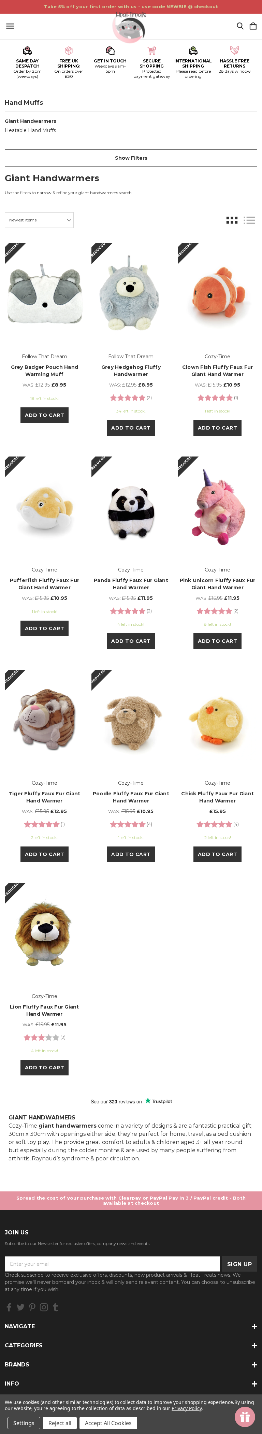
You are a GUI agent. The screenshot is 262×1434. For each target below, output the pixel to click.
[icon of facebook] (9, 1307)
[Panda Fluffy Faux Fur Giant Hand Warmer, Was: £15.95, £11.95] (131, 507)
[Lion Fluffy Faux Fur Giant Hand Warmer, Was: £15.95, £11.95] (44, 933)
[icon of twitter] (20, 1307)
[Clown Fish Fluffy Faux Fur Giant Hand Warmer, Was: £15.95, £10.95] (217, 294)
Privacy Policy (186, 1408)
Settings (23, 1423)
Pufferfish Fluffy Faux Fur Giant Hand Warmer (44, 584)
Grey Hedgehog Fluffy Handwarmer (131, 370)
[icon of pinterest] (32, 1307)
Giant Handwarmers (30, 121)
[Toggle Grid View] (232, 220)
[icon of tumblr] (55, 1307)
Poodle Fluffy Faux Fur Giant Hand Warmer (131, 797)
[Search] (240, 26)
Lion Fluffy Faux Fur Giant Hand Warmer (44, 1010)
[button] (131, 158)
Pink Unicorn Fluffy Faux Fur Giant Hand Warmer (218, 584)
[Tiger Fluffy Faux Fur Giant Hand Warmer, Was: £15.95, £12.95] (44, 720)
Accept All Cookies (108, 1423)
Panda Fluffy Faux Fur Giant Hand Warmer (131, 584)
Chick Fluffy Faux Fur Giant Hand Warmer (217, 797)
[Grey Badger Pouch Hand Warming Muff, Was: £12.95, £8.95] (44, 294)
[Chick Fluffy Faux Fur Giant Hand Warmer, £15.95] (217, 720)
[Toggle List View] (249, 220)
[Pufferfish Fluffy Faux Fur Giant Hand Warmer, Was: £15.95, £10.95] (44, 507)
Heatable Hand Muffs (30, 130)
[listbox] (39, 220)
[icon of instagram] (44, 1307)
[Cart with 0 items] (253, 26)
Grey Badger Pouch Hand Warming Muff (44, 370)
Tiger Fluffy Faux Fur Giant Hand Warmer (45, 797)
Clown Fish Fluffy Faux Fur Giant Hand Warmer (217, 370)
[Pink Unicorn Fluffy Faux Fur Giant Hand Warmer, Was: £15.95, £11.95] (217, 507)
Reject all (59, 1423)
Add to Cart (44, 415)
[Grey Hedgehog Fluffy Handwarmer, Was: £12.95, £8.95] (131, 294)
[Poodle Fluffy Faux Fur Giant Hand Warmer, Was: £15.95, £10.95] (131, 720)
